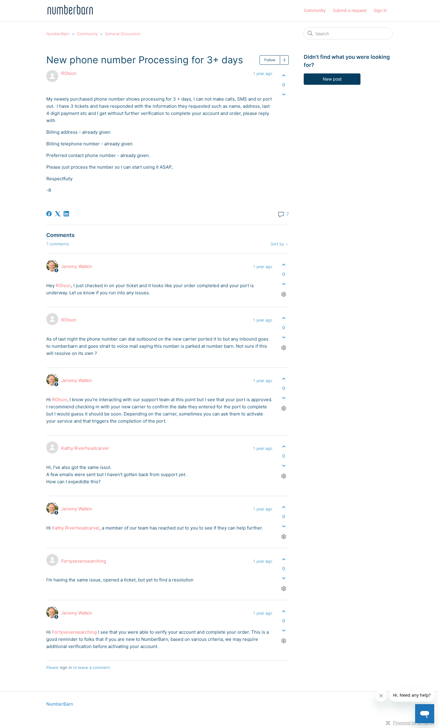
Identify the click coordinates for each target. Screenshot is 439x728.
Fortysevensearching (83, 561)
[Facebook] (49, 213)
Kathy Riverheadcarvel (85, 448)
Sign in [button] (380, 10)
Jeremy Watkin (76, 266)
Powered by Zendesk (414, 722)
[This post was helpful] (283, 75)
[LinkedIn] (66, 213)
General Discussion (123, 33)
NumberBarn (58, 33)
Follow (269, 60)
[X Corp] (57, 213)
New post (332, 78)
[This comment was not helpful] (283, 283)
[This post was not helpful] (283, 94)
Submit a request (349, 10)
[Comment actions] (283, 294)
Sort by (278, 244)
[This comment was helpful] (283, 265)
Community (315, 10)
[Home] (70, 13)
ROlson (68, 73)
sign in (66, 667)
